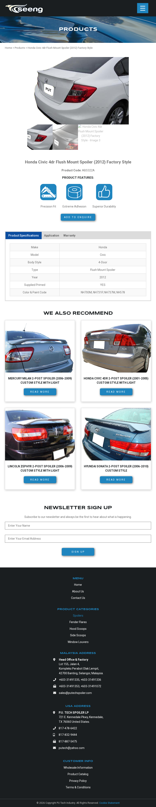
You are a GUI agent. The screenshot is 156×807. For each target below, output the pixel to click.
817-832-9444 (68, 734)
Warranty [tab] (69, 235)
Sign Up (78, 551)
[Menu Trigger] (142, 8)
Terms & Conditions (78, 787)
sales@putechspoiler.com (75, 693)
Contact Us (78, 598)
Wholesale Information (78, 767)
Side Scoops (78, 635)
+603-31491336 (91, 679)
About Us (78, 591)
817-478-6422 (68, 728)
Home (78, 584)
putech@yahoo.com (71, 748)
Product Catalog (78, 774)
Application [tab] (51, 235)
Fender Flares (78, 622)
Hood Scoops (78, 628)
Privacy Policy (78, 780)
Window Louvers (78, 642)
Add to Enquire (78, 217)
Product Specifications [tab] (23, 235)
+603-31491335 (69, 679)
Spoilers (78, 615)
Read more (40, 391)
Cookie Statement (109, 803)
